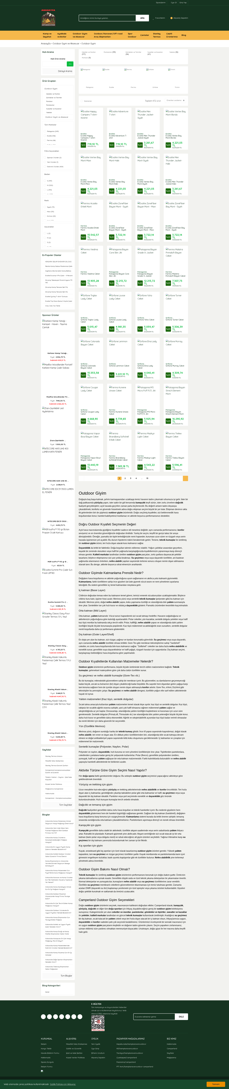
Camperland (172, 1048)
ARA (142, 18)
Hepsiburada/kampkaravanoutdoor (131, 1044)
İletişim (44, 1044)
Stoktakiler (88, 101)
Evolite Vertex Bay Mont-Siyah (145, 183)
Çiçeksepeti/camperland (126, 1057)
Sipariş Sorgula (47, 1062)
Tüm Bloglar (66, 975)
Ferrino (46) (51, 140)
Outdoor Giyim (88, 43)
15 (147, 478)
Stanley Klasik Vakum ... (58, 689)
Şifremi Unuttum (98, 1053)
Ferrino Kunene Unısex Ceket (118, 413)
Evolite (84, 134)
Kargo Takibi (46, 1048)
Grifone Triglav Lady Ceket (89, 321)
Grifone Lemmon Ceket (119, 366)
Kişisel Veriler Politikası (75, 1057)
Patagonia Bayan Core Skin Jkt (119, 275)
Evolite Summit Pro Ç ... (58, 602)
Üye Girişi (95, 1048)
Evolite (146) (51, 136)
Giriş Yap (183, 2)
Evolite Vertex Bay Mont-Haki (117, 183)
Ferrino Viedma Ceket (90, 274)
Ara (70, 64)
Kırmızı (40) (51, 216)
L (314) (49, 190)
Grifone (84, 318)
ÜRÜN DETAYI (90, 116)
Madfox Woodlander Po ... (58, 397)
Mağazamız (171, 1057)
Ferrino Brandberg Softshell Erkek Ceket (118, 459)
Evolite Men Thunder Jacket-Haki (174, 183)
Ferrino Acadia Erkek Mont (90, 229)
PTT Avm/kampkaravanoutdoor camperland (134, 1067)
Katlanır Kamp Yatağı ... (58, 353)
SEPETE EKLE (91, 122)
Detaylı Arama (65, 71)
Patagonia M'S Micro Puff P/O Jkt (146, 413)
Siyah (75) (51, 207)
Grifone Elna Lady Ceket (145, 367)
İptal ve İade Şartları (74, 1053)
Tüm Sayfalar (65, 804)
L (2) (48, 233)
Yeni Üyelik (95, 1044)
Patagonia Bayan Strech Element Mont (175, 413)
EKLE (181, 1016)
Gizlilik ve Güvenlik (73, 1048)
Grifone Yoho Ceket (145, 320)
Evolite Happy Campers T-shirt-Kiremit (88, 138)
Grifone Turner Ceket (175, 320)
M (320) (50, 185)
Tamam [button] (216, 1084)
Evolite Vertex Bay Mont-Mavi (89, 183)
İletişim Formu (46, 1067)
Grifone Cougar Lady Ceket (90, 413)
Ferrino (84, 226)
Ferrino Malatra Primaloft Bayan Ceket (175, 275)
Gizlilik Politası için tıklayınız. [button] (63, 1084)
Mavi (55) (50, 212)
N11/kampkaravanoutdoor (127, 1048)
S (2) (49, 242)
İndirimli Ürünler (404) (55, 167)
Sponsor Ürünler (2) (54, 158)
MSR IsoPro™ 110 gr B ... (58, 562)
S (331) (49, 181)
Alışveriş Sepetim (98, 1057)
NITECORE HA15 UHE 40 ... (58, 481)
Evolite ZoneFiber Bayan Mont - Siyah (117, 229)
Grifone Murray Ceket (175, 366)
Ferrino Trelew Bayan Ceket (175, 459)
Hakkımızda (45, 1057)
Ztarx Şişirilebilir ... (58, 440)
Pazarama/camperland (126, 1062)
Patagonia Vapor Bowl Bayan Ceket (91, 459)
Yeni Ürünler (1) (52, 162)
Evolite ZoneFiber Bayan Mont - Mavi (145, 229)
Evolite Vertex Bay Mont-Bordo (174, 137)
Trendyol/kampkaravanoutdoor (129, 1053)
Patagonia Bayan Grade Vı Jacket (145, 275)
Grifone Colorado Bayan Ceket (88, 367)
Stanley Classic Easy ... (58, 646)
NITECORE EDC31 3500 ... (58, 521)
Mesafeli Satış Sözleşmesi (76, 1044)
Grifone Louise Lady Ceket (117, 321)
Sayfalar (170, 1053)
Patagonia (113, 272)
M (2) (49, 238)
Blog (184, 35)
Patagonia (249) (53, 131)
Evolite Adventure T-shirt (118, 137)
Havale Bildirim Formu (50, 1053)
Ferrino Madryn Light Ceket (146, 459)
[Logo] (48, 17)
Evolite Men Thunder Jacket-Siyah (146, 137)
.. (141, 478)
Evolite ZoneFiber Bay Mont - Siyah (175, 229)
